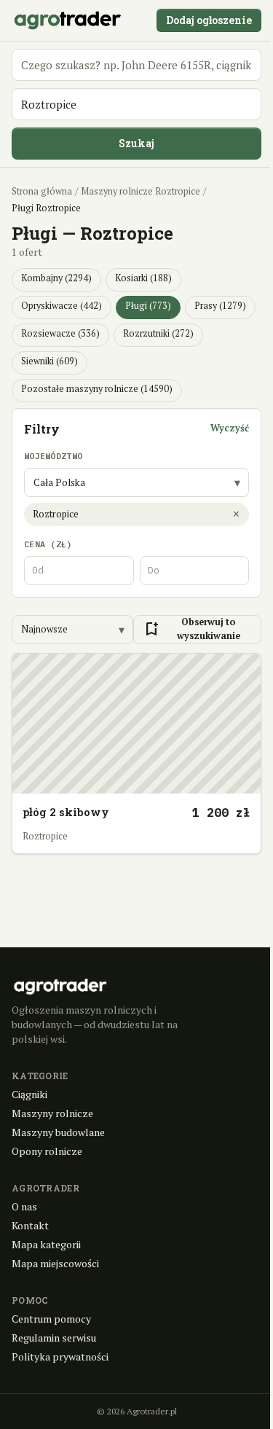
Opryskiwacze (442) (61, 305)
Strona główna (42, 191)
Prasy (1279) (220, 305)
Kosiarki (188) (143, 278)
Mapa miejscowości (55, 1263)
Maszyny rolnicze (52, 1113)
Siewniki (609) (49, 361)
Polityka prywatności (60, 1356)
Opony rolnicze (47, 1151)
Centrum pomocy (51, 1319)
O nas (24, 1206)
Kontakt (30, 1225)
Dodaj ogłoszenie (209, 20)
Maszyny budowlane (58, 1132)
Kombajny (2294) (56, 278)
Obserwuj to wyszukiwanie (191, 629)
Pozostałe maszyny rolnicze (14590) (97, 389)
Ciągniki (29, 1094)
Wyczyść (229, 428)
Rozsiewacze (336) (60, 333)
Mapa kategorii (46, 1244)
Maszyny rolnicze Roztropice (140, 191)
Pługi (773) (148, 305)
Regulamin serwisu (54, 1337)
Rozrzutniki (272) (158, 333)
